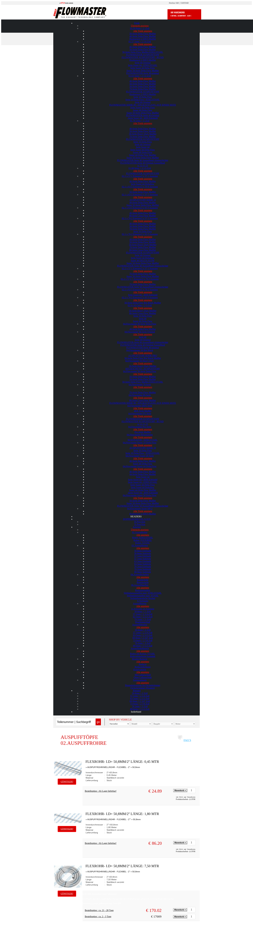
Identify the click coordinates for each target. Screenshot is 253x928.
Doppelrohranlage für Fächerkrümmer (142, 685)
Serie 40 (142, 318)
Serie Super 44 (142, 147)
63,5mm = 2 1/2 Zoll (142, 635)
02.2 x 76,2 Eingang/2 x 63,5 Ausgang (140, 297)
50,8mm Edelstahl (142, 551)
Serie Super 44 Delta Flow (142, 68)
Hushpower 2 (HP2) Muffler (142, 39)
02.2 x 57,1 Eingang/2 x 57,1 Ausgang (140, 268)
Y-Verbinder (142, 601)
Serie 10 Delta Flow (142, 97)
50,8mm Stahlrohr (142, 553)
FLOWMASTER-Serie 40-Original (142, 115)
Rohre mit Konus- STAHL (142, 653)
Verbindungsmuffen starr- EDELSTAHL (143, 593)
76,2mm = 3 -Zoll (142, 619)
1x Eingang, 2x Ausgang (142, 609)
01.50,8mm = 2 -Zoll (139, 28)
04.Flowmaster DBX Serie (139, 405)
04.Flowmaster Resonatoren (140, 434)
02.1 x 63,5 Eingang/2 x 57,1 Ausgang (140, 194)
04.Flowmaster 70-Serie (140, 384)
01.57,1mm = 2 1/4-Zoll (140, 41)
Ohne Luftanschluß (143, 677)
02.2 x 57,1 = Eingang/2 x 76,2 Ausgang (140, 279)
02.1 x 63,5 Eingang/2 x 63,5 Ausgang (140, 208)
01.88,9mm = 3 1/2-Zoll (140, 168)
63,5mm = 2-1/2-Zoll (142, 616)
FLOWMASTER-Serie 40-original (142, 73)
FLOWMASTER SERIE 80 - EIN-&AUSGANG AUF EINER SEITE (142, 105)
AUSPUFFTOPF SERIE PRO (142, 355)
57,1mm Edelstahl (142, 556)
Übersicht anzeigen (140, 25)
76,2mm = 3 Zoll (143, 643)
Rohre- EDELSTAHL (142, 537)
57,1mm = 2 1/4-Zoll (142, 614)
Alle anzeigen (142, 535)
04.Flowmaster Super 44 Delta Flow (140, 466)
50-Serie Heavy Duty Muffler (142, 134)
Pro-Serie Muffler (143, 432)
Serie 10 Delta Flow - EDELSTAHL (142, 99)
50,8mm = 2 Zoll (143, 630)
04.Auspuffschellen (140, 574)
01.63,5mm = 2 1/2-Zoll (140, 76)
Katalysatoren (139, 669)
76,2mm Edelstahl (142, 566)
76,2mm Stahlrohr (142, 569)
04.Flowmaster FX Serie (139, 413)
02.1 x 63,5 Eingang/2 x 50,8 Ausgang (140, 186)
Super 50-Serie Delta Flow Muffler (142, 70)
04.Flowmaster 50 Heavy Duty (139, 361)
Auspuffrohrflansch (140, 648)
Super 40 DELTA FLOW (142, 260)
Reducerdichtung (143, 667)
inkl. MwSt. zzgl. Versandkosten (185, 797)
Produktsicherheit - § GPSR (185, 799)
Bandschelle (142, 580)
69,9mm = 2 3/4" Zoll (143, 638)
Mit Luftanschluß (143, 675)
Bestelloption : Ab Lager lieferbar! (100, 791)
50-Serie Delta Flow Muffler (142, 33)
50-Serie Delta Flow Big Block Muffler (142, 303)
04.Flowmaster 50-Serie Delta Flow (139, 371)
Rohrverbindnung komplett (142, 656)
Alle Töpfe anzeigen (142, 31)
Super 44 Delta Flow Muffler (142, 155)
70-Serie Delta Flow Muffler (142, 89)
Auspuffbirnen (139, 603)
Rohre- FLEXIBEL (143, 540)
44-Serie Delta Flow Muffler (142, 84)
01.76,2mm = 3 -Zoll (139, 120)
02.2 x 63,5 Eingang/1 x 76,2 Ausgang (140, 289)
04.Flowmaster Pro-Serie (139, 427)
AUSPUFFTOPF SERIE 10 (142, 200)
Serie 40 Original (143, 62)
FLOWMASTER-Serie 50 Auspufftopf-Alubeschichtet (142, 287)
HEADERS (136, 516)
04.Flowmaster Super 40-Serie (140, 456)
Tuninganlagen (140, 680)
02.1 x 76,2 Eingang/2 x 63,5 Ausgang (140, 234)
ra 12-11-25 (142, 165)
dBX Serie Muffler (142, 411)
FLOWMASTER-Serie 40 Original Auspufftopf (142, 163)
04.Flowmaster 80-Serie (140, 395)
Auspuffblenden (139, 624)
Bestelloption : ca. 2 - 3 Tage (98, 916)
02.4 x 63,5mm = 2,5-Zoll (140, 305)
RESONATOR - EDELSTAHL (143, 440)
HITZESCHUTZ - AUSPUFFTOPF (142, 368)
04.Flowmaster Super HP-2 (139, 508)
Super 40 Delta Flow (142, 110)
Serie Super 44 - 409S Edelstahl (142, 295)
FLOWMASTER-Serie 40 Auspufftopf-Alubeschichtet (142, 160)
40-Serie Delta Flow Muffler (142, 36)
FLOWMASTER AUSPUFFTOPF (142, 55)
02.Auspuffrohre (139, 532)
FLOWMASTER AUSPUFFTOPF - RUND (143, 57)
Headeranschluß (142, 622)
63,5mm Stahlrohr (142, 564)
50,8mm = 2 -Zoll (142, 611)
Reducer (143, 664)
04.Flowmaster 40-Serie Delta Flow (139, 324)
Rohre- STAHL (142, 543)
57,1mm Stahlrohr (142, 558)
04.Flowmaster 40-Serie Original (140, 332)
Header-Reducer (139, 659)
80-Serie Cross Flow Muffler (142, 215)
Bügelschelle (143, 582)
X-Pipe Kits (139, 524)
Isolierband (136, 711)
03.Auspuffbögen (140, 545)
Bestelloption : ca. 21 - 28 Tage (99, 910)
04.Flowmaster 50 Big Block (139, 350)
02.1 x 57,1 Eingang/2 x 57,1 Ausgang (140, 176)
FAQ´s (187, 740)
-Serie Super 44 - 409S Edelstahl (143, 118)
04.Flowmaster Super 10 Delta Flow (140, 442)
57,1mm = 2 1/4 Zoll (142, 632)
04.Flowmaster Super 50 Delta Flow (140, 495)
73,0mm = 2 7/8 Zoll (142, 640)
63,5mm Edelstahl (142, 561)
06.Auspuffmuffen (139, 585)
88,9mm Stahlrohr (142, 572)
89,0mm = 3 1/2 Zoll (142, 646)
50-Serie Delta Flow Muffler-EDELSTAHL (142, 52)
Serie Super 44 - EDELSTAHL (142, 65)
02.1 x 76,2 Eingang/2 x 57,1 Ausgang (140, 218)
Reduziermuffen (142, 590)
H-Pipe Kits (139, 522)
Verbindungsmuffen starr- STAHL (143, 595)
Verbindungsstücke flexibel (142, 598)
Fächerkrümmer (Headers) (142, 688)
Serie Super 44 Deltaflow (142, 184)
